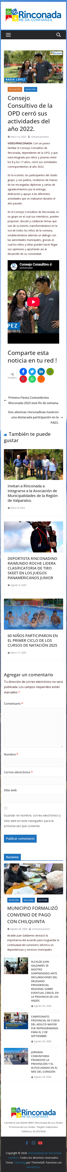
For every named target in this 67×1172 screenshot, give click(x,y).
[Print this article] (50, 371)
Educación (15, 89)
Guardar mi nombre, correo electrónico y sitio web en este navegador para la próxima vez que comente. (32, 820)
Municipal (30, 89)
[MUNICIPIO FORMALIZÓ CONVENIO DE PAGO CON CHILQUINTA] (33, 878)
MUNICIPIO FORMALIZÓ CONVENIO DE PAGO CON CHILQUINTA (32, 914)
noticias (42, 900)
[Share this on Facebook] (23, 371)
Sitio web (10, 790)
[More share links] (41, 379)
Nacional (29, 900)
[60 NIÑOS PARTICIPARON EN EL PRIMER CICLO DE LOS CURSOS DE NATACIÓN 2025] (33, 601)
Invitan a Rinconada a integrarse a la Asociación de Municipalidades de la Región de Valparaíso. (33, 493)
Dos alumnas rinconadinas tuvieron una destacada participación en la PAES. (33, 417)
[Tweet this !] (32, 371)
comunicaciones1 (40, 136)
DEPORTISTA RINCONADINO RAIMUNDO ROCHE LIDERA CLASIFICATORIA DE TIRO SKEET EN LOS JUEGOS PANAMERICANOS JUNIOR (32, 568)
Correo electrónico (18, 772)
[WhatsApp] (32, 379)
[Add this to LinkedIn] (41, 371)
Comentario (13, 704)
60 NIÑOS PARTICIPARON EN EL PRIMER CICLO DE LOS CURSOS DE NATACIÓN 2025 (33, 640)
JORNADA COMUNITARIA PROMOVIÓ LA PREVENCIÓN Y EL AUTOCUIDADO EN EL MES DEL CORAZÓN (44, 1061)
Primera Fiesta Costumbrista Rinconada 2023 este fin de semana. (33, 400)
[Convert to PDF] (23, 379)
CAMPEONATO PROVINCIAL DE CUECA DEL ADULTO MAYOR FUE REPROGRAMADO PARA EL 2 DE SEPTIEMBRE (45, 1026)
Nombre (11, 754)
